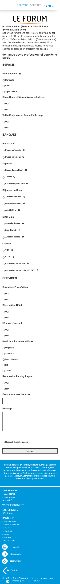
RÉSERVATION (15, 561)
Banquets (9, 79)
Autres (8, 370)
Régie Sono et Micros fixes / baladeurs (23, 96)
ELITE (8, 256)
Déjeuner (7, 163)
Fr (44, 6)
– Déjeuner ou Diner (9, 521)
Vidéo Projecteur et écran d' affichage (22, 115)
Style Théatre (11, 91)
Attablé (8, 176)
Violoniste (9, 353)
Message (7, 408)
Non (7, 109)
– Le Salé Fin (6, 528)
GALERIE (16, 547)
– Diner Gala (6, 537)
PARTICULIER (35, 5)
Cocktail (6, 243)
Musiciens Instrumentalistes (17, 341)
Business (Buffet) (13, 203)
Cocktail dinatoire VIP (15, 263)
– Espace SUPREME (8, 497)
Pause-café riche (13, 156)
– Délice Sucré (7, 531)
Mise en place (9, 73)
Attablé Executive (13, 196)
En (53, 6)
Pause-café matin (13, 150)
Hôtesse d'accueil (12, 323)
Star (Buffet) (11, 230)
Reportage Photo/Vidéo (15, 287)
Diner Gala (8, 216)
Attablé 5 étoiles (12, 236)
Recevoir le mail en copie (16, 441)
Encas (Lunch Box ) (14, 169)
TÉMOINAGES (15, 554)
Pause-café (8, 143)
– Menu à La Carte (8, 541)
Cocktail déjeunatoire (15, 183)
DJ (6, 364)
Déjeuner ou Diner (12, 190)
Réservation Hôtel (12, 305)
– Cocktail (5, 534)
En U (7, 85)
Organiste (9, 347)
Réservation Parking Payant (17, 376)
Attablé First (10, 210)
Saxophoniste (11, 359)
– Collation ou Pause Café (10, 525)
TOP (7, 249)
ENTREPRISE (22, 5)
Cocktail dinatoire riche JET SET (20, 270)
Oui (6, 103)
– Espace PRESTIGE (8, 494)
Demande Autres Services (16, 394)
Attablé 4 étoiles (12, 223)
